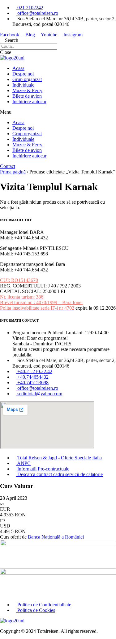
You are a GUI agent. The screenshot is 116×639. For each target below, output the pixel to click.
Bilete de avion (27, 96)
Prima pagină (13, 171)
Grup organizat (27, 79)
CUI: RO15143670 (19, 280)
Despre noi (23, 73)
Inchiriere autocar (29, 101)
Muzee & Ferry (27, 90)
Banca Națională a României (56, 536)
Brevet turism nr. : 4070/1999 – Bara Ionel (41, 302)
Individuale (23, 85)
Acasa (18, 68)
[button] (58, 112)
